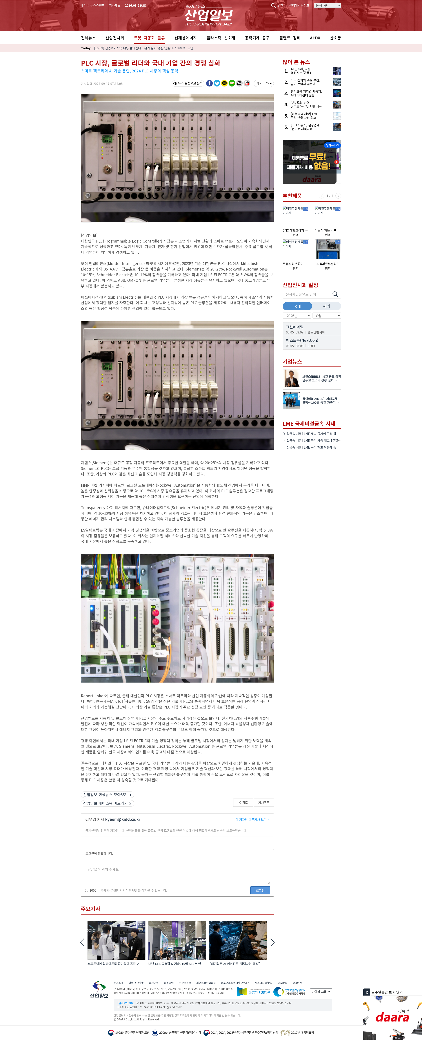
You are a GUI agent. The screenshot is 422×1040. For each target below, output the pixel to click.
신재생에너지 (186, 37)
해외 (326, 306)
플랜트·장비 (289, 37)
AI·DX (315, 37)
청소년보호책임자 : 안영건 (235, 983)
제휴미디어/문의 (264, 983)
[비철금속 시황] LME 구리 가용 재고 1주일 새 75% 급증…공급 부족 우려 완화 (333, 440)
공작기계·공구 (257, 37)
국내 (297, 306)
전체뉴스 (88, 37)
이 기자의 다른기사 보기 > (252, 819)
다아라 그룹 (320, 991)
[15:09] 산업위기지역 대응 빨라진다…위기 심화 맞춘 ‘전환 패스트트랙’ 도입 (143, 48)
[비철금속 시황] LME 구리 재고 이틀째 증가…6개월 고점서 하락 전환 (327, 447)
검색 (281, 5)
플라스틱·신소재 (221, 37)
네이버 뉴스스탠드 (93, 5)
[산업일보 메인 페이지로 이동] (208, 14)
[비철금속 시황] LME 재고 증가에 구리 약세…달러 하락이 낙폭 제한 (327, 433)
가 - (258, 83)
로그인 (260, 890)
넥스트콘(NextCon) (302, 340)
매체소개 (118, 983)
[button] (239, 83)
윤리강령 (169, 983)
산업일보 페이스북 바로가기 (105, 803)
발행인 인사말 (136, 983)
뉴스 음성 (184, 83)
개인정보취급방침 (206, 983)
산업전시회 (115, 37)
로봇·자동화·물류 (149, 37)
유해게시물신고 (299, 5)
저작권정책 (185, 983)
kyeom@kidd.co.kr (122, 819)
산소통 (335, 37)
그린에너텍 (295, 326)
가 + (269, 83)
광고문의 (283, 983)
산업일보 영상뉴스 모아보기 (105, 794)
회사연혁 (154, 983)
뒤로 (245, 802)
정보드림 (298, 983)
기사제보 (114, 5)
